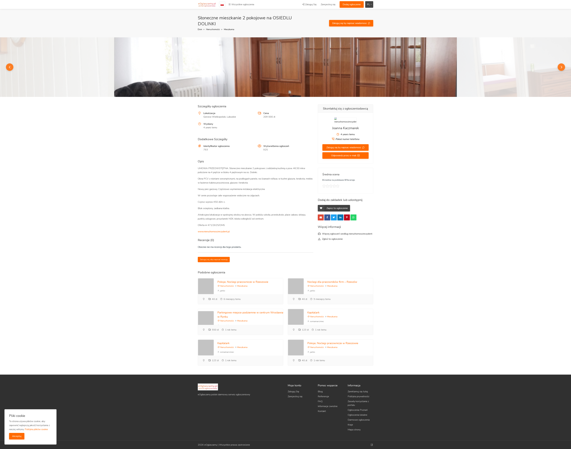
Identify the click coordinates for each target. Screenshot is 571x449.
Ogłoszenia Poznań (358, 410)
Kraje (350, 424)
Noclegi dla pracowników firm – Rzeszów (332, 282)
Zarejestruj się (328, 4)
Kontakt (322, 411)
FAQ (320, 401)
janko (222, 290)
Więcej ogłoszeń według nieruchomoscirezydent (346, 233)
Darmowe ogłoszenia (359, 419)
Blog (320, 391)
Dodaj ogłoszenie (352, 4)
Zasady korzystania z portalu (358, 403)
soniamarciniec (316, 321)
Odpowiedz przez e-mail (344, 155)
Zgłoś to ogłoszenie (332, 239)
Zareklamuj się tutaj (358, 391)
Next (561, 67)
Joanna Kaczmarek (345, 128)
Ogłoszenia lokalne (357, 415)
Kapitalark (313, 312)
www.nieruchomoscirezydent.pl (214, 231)
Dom (200, 29)
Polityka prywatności (358, 396)
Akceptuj (16, 436)
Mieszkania (229, 29)
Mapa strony (354, 429)
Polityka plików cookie (36, 429)
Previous (9, 67)
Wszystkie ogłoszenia (242, 4)
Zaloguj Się (311, 4)
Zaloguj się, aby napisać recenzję (214, 259)
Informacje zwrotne (328, 406)
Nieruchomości (213, 29)
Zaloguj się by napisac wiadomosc (349, 23)
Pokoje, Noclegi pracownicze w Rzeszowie (242, 282)
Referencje (323, 396)
